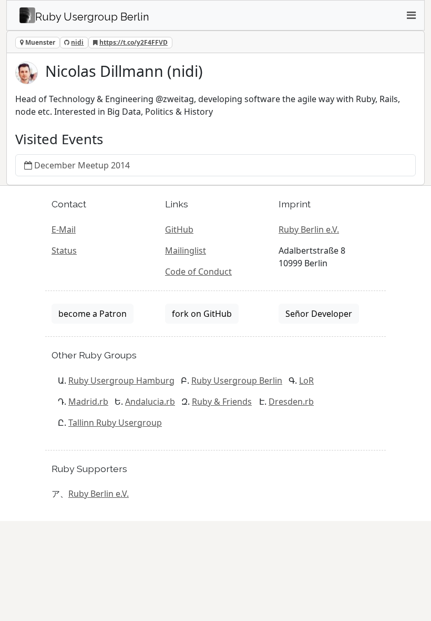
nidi (77, 42)
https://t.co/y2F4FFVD (133, 42)
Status (64, 250)
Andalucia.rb (150, 401)
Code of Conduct (198, 271)
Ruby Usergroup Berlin (236, 380)
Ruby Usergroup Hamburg (121, 380)
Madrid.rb (88, 401)
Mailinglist (185, 250)
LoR (306, 380)
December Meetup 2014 (82, 165)
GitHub (179, 229)
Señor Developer (318, 313)
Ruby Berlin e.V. (309, 229)
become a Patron (92, 313)
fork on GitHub (202, 313)
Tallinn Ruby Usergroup (115, 422)
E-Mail (64, 229)
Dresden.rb (291, 401)
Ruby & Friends (222, 401)
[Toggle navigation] (411, 15)
